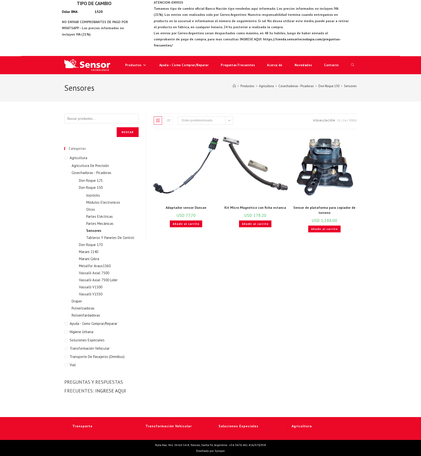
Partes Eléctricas (99, 216)
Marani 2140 (88, 251)
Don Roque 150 (91, 187)
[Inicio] (234, 86)
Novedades (303, 65)
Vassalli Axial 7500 (94, 273)
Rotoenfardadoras (86, 315)
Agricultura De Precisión (90, 165)
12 (339, 120)
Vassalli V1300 (90, 287)
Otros (90, 209)
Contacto (331, 65)
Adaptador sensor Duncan (186, 207)
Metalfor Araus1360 (95, 266)
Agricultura (78, 157)
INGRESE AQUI (110, 391)
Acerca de (274, 65)
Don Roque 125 (91, 180)
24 (344, 120)
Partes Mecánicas (100, 223)
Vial (73, 365)
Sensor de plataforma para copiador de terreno (324, 210)
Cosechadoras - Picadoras (91, 172)
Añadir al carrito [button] (186, 224)
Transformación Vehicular (90, 348)
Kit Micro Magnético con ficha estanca (255, 207)
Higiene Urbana (81, 331)
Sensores (350, 86)
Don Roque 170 (91, 244)
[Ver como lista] (168, 120)
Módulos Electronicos (103, 202)
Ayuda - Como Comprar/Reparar (93, 323)
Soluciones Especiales (87, 340)
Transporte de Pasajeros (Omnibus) (97, 356)
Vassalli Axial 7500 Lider (98, 280)
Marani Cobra (89, 258)
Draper (77, 301)
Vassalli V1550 (90, 294)
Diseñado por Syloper (210, 451)
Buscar (128, 132)
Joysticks (93, 195)
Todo (353, 120)
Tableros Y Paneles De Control (110, 237)
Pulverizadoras (83, 308)
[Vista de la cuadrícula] (158, 120)
